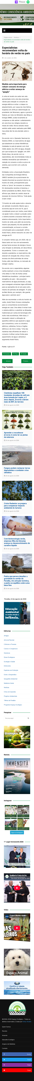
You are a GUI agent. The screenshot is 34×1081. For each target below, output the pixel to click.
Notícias (6, 687)
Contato (4, 1048)
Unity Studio (27, 1021)
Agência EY (11, 347)
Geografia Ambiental (10, 679)
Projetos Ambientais (10, 696)
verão (25, 354)
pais (16, 354)
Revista (4, 1031)
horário (7, 354)
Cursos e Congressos (11, 649)
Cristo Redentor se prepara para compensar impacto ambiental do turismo (15, 505)
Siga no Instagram (17, 832)
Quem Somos (6, 1027)
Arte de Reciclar (9, 640)
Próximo (25, 361)
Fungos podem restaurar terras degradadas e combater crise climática (17, 470)
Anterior (8, 361)
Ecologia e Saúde (9, 661)
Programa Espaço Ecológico (13, 705)
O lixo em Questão (10, 692)
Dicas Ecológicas (9, 657)
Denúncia (7, 653)
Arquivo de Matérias (8, 1044)
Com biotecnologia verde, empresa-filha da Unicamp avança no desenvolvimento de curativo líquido (17, 542)
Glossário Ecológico (8, 1040)
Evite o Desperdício (10, 674)
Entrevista (7, 666)
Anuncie (4, 1035)
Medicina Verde (9, 683)
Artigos (6, 636)
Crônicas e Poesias (10, 644)
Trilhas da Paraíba (10, 700)
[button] (11, 811)
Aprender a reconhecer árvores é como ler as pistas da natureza (16, 435)
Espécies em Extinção (11, 670)
